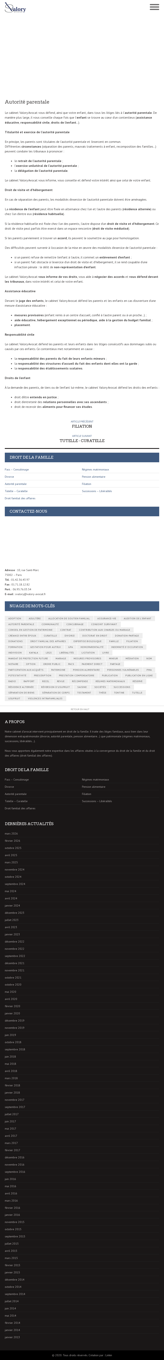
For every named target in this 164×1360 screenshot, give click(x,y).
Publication (110, 675)
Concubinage (75, 624)
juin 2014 (10, 1308)
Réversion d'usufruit (55, 687)
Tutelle (137, 692)
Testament (84, 692)
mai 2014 (10, 1315)
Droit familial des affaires (20, 498)
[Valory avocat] (43, 7)
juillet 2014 (12, 1301)
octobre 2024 (13, 877)
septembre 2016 (15, 1172)
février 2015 (12, 1265)
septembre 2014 (15, 1294)
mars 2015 (11, 1258)
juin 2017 (10, 1121)
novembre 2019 (14, 1028)
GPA (70, 646)
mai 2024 (10, 891)
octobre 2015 (13, 1229)
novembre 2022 (14, 949)
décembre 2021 (14, 963)
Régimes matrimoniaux (95, 469)
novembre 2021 (14, 970)
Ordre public (52, 663)
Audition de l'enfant (137, 618)
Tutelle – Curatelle (16, 491)
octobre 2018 (13, 1042)
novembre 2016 (14, 1164)
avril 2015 (11, 1251)
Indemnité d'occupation (127, 646)
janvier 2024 (12, 905)
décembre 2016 (14, 1157)
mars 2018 (11, 1078)
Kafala (33, 652)
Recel (45, 681)
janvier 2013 (12, 1337)
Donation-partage (127, 635)
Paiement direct (92, 663)
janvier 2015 (12, 1272)
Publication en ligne (139, 675)
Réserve (138, 681)
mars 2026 (11, 833)
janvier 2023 (12, 934)
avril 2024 (11, 898)
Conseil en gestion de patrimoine (30, 629)
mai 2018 (10, 1064)
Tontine (119, 692)
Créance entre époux (22, 635)
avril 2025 (11, 855)
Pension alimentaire (93, 476)
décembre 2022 (14, 941)
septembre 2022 (15, 956)
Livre (105, 652)
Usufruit (14, 698)
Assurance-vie (106, 618)
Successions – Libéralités (97, 491)
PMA (149, 669)
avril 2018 (11, 1071)
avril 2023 (11, 927)
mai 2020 (10, 992)
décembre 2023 (14, 913)
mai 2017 (10, 1128)
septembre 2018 (15, 1049)
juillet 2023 (12, 920)
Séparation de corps (56, 692)
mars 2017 (11, 1143)
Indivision (15, 652)
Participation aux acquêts (26, 669)
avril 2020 (11, 999)
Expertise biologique (88, 641)
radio (12, 681)
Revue (61, 681)
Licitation (88, 652)
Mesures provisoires (87, 658)
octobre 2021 (13, 977)
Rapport (29, 681)
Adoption (14, 618)
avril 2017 (11, 1136)
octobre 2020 (13, 984)
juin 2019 (10, 1035)
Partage (115, 663)
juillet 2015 (12, 1243)
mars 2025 (11, 862)
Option (31, 663)
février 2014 (12, 1323)
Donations (15, 641)
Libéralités (66, 652)
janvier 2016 (12, 1215)
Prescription (42, 675)
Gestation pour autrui (45, 646)
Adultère (35, 618)
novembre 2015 (14, 1222)
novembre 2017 (14, 1100)
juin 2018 (10, 1056)
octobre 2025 (13, 848)
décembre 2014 (14, 1279)
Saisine (82, 687)
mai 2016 (10, 1186)
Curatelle (50, 635)
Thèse (102, 692)
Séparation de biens (21, 692)
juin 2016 (10, 1179)
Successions (122, 687)
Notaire (13, 663)
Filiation (86, 484)
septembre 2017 (15, 1107)
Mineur (113, 658)
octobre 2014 (13, 1287)
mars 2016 (11, 1200)
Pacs (71, 663)
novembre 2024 (14, 869)
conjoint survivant (104, 624)
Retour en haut (80, 709)
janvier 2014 (12, 1330)
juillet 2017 (12, 1114)
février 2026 (12, 841)
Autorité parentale (16, 484)
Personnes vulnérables (123, 669)
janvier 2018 (12, 1092)
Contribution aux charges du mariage (104, 629)
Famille (114, 641)
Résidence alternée (21, 687)
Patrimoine (58, 669)
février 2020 (12, 1006)
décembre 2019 (14, 1020)
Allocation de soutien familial (69, 618)
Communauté (50, 624)
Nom (149, 658)
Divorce (9, 476)
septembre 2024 (15, 884)
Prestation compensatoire (76, 675)
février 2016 (12, 1208)
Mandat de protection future (28, 658)
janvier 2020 (12, 1013)
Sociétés (100, 687)
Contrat (65, 629)
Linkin (108, 1355)
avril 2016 (11, 1193)
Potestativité (17, 675)
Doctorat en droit (94, 635)
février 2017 (12, 1150)
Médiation (132, 658)
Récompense (80, 681)
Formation (15, 646)
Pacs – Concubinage (17, 469)
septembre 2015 (15, 1236)
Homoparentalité (92, 646)
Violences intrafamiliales (45, 698)
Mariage (61, 658)
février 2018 (12, 1085)
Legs (49, 652)
